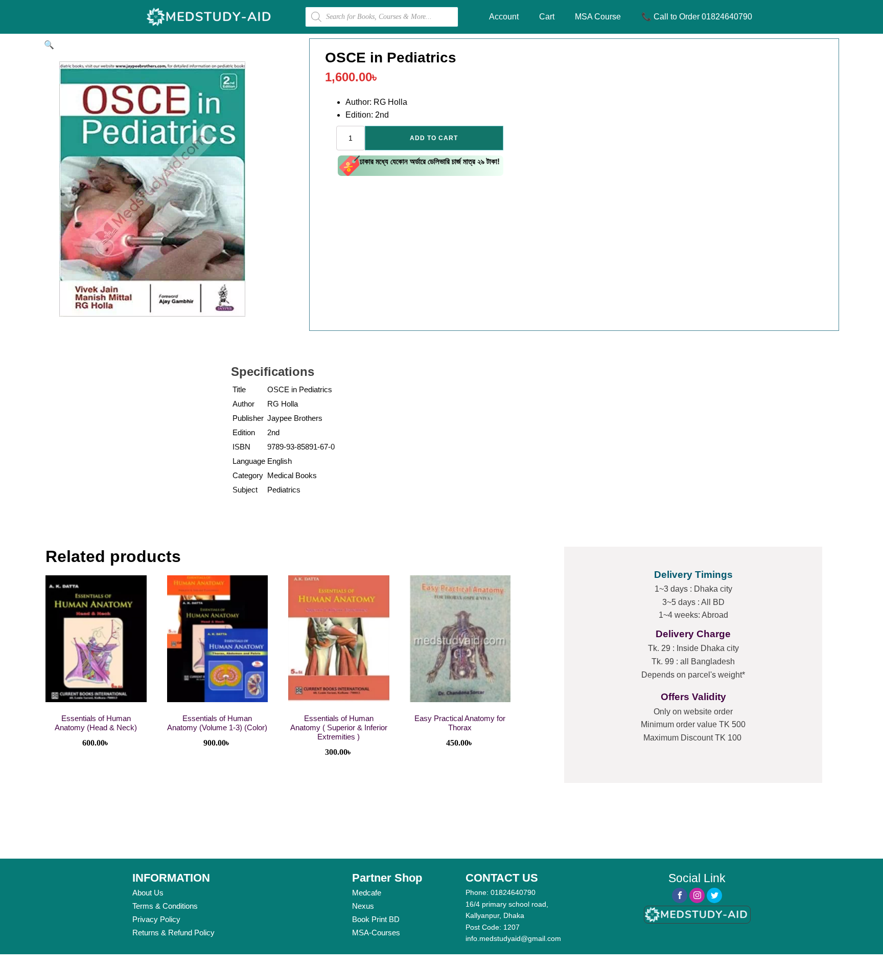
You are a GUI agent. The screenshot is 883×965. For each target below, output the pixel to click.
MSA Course (598, 16)
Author (243, 403)
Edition (244, 432)
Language (249, 461)
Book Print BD (376, 919)
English (279, 461)
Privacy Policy (156, 919)
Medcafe (366, 892)
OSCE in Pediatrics (299, 389)
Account (504, 16)
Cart (546, 16)
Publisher (248, 418)
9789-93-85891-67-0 (301, 446)
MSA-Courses (376, 932)
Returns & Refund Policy (173, 932)
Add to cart (434, 138)
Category (248, 475)
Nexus (363, 906)
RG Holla (282, 403)
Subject (245, 489)
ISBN (241, 446)
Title (239, 389)
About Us (148, 892)
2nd (273, 432)
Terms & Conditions (165, 906)
